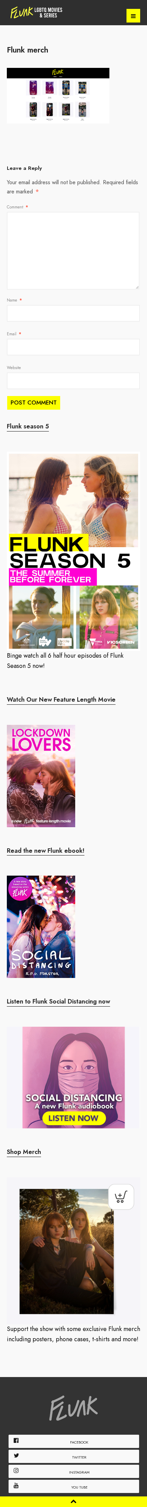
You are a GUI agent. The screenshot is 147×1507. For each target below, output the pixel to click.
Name (14, 300)
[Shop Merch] (73, 1250)
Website (14, 368)
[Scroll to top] (73, 1501)
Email (14, 334)
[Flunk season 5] (73, 551)
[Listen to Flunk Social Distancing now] (73, 1077)
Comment (17, 207)
